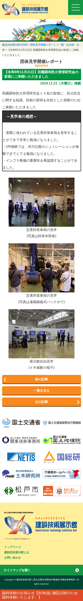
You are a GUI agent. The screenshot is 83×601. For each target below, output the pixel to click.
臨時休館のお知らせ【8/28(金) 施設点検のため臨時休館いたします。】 (40, 595)
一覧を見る (42, 390)
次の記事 (41, 402)
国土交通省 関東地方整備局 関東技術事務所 (18, 512)
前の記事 (41, 379)
